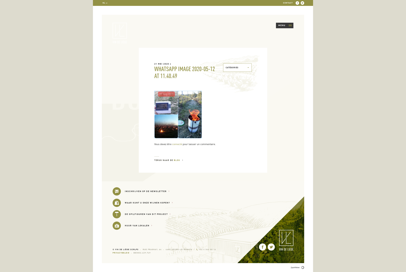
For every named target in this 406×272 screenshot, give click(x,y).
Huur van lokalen (137, 225)
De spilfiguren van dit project (146, 214)
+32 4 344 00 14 (207, 249)
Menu (281, 25)
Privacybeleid (121, 253)
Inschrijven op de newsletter (146, 191)
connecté (177, 144)
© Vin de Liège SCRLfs (126, 249)
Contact (288, 3)
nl (104, 3)
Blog (177, 160)
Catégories (232, 67)
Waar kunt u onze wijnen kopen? (147, 202)
